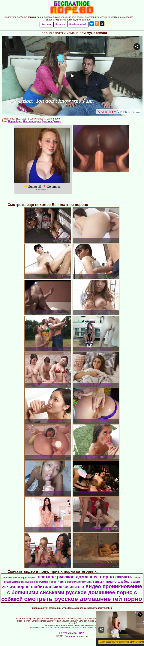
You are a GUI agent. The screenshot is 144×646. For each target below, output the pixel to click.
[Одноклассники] (97, 23)
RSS (82, 633)
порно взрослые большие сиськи (81, 581)
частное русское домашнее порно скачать (85, 576)
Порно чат (60, 24)
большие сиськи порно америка (19, 577)
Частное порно (32, 121)
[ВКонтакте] (91, 23)
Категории (46, 24)
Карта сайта (68, 633)
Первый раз (15, 121)
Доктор (56, 121)
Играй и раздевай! (77, 24)
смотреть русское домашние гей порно (83, 598)
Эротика (47, 121)
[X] (102, 23)
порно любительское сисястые (50, 586)
